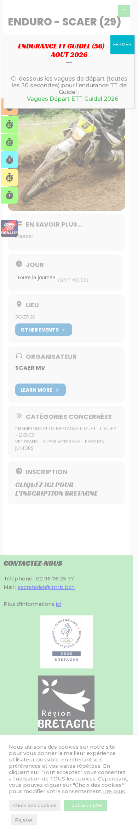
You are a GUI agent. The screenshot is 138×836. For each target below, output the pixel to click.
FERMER (122, 44)
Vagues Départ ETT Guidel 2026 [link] (72, 98)
